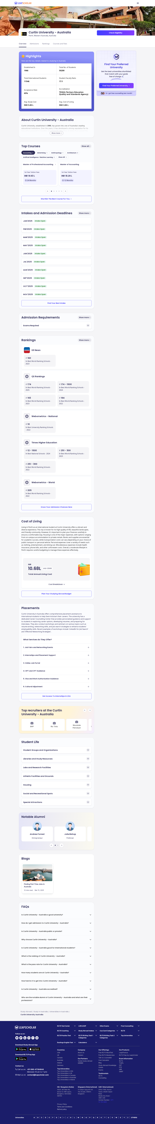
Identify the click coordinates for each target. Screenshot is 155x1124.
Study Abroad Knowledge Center (107, 1066)
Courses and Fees (60, 43)
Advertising (42, 153)
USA (58, 1052)
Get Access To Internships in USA (56, 696)
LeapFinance (123, 1052)
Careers (80, 1055)
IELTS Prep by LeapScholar (128, 1055)
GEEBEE (80, 1063)
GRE (120, 1069)
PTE (120, 1067)
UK (58, 1055)
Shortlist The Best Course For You (55, 199)
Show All (62, 157)
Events (100, 1070)
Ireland (59, 1063)
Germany (60, 1065)
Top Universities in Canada (66, 1075)
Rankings (46, 43)
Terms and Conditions (64, 1107)
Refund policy (62, 1109)
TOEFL (121, 1063)
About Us (81, 1052)
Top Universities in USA (65, 1071)
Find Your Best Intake (56, 303)
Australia (60, 1060)
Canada (60, 1058)
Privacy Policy (62, 1104)
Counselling (102, 1078)
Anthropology (57, 153)
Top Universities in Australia (66, 1077)
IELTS (100, 1076)
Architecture (72, 153)
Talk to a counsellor (105, 1058)
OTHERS (134, 1117)
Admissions (34, 43)
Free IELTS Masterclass (106, 1055)
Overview (22, 43)
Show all (85, 146)
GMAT (121, 1071)
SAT (120, 1065)
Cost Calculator (103, 1060)
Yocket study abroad (85, 1061)
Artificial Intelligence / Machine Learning (39, 157)
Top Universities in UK (64, 1073)
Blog (100, 1063)
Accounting (28, 153)
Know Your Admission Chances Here (56, 507)
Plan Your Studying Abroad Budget (56, 594)
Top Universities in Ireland (66, 1079)
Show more (84, 213)
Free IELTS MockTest (105, 1052)
